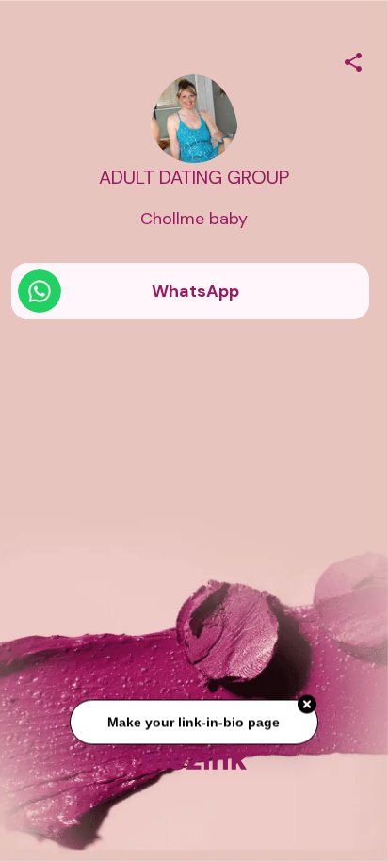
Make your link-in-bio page (193, 722)
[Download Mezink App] (194, 758)
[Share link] (353, 59)
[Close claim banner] (307, 704)
